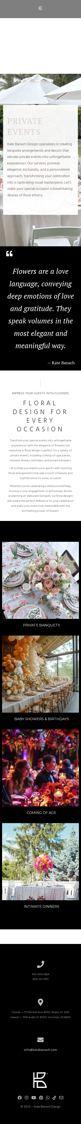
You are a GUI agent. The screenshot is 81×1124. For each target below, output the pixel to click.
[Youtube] (34, 1099)
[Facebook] (19, 1099)
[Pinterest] (41, 1099)
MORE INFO (40, 580)
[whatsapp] (47, 1099)
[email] (61, 1099)
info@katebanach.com (40, 1050)
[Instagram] (26, 1099)
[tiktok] (54, 1099)
